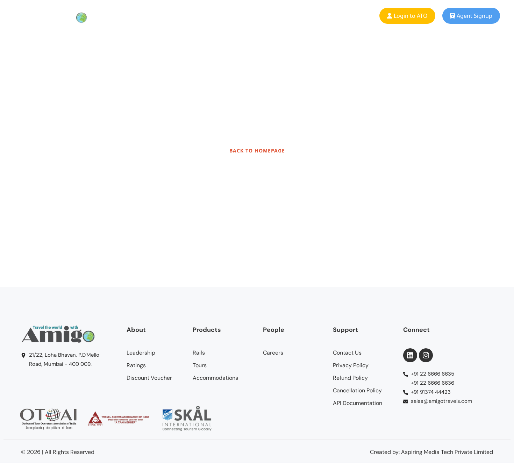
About (298, 16)
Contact (340, 16)
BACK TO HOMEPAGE (257, 150)
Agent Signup (474, 16)
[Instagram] (426, 355)
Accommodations (242, 16)
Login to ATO (411, 16)
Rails (151, 16)
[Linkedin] (410, 355)
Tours (188, 16)
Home (114, 16)
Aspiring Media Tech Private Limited (447, 452)
